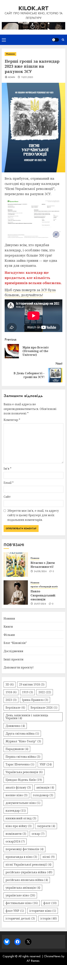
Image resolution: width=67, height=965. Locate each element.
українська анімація (23, 888)
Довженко (15, 726)
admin (11, 77)
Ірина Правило (35, 700)
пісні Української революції (28, 864)
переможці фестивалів (24, 849)
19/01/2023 (27, 77)
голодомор (43, 795)
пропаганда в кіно (21, 857)
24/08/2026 (40, 571)
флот (49, 903)
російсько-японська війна (27, 880)
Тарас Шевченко (20, 764)
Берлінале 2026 (44, 708)
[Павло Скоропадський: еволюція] (16, 592)
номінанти (16, 834)
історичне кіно (42, 911)
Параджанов (17, 749)
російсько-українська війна (29, 872)
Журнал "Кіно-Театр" (23, 741)
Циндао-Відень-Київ (24, 780)
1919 (27, 692)
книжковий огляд (21, 818)
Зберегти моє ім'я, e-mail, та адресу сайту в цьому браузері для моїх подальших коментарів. (33, 515)
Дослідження (13, 651)
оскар (38, 834)
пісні (48, 857)
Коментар (12, 420)
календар (16, 811)
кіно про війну (18, 826)
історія (48, 918)
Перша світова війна (23, 757)
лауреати (46, 826)
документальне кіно (23, 803)
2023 (11, 700)
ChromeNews (52, 956)
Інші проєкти (13, 659)
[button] (4, 39)
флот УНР (15, 911)
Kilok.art (33, 8)
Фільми (9, 635)
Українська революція (24, 772)
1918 (11, 692)
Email (9, 483)
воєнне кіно (16, 795)
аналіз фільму (18, 787)
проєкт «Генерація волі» (44, 586)
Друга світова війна (22, 733)
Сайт (7, 497)
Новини (10, 54)
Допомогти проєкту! (19, 667)
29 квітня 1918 (31, 684)
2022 (44, 692)
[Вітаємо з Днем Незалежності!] (16, 564)
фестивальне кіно (22, 903)
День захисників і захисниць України (27, 716)
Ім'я (7, 468)
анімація (45, 787)
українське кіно (20, 895)
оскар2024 (15, 841)
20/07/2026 (40, 604)
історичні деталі (20, 918)
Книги (8, 627)
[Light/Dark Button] (55, 40)
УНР (46, 764)
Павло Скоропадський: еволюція (43, 595)
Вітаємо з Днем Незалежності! (43, 565)
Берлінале (15, 708)
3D (10, 684)
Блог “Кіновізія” (15, 643)
